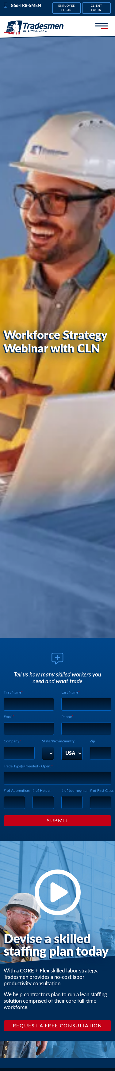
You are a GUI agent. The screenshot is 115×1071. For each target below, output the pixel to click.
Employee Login (66, 8)
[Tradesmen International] (33, 27)
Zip (92, 741)
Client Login (96, 8)
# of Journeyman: (75, 790)
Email (8, 717)
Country (68, 741)
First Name (12, 692)
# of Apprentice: (17, 790)
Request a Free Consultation (57, 1025)
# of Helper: (42, 790)
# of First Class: (102, 790)
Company (11, 741)
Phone (66, 717)
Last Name (69, 692)
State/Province (54, 741)
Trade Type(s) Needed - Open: (27, 766)
